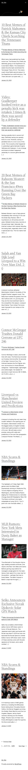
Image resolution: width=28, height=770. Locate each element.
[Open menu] (26, 2)
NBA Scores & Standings (10, 459)
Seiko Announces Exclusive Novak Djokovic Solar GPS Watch (13, 605)
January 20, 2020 (6, 80)
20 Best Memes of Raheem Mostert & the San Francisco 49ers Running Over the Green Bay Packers (13, 186)
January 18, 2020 (6, 440)
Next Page (23, 746)
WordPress (18, 764)
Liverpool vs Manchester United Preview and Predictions (12, 400)
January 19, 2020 (6, 313)
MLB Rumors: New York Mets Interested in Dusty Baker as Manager (11, 531)
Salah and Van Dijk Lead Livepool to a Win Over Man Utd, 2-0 (13, 260)
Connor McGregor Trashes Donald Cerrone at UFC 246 (13, 335)
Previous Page (6, 741)
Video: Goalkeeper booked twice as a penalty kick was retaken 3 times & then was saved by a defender (13, 108)
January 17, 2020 (6, 648)
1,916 (13, 746)
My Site (3, 2)
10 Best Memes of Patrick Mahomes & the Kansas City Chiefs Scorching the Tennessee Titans (13, 34)
